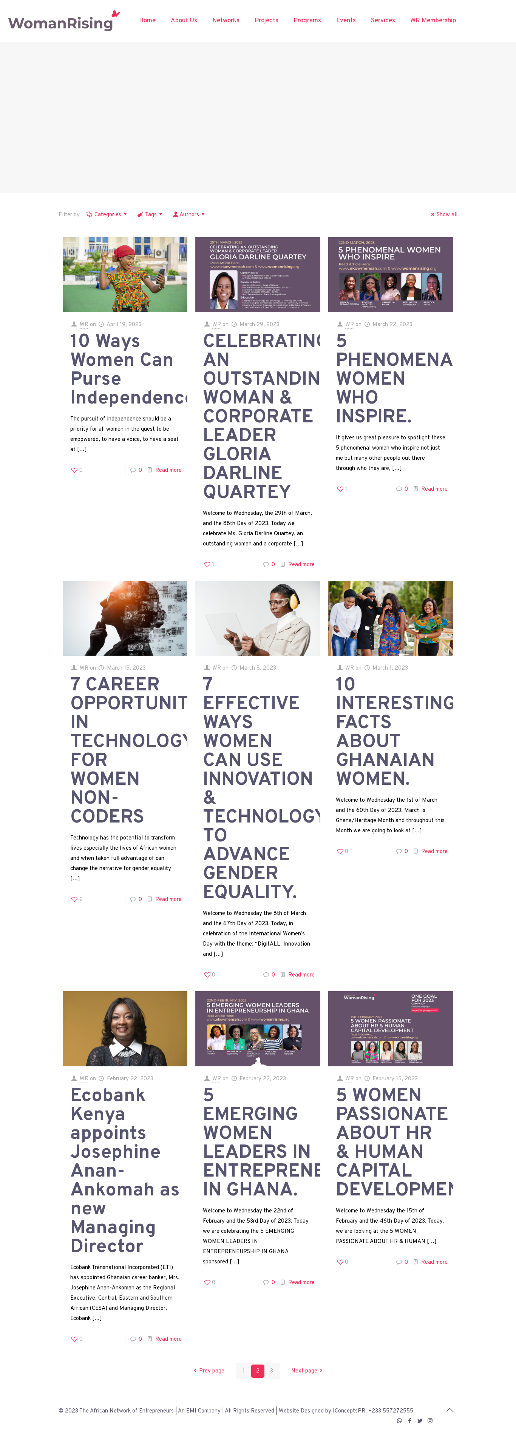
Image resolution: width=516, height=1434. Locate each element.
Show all (447, 215)
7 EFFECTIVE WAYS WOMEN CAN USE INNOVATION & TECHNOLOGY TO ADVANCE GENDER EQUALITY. (264, 789)
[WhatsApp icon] (399, 1421)
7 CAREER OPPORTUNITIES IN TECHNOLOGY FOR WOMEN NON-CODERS (143, 752)
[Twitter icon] (420, 1421)
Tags (151, 215)
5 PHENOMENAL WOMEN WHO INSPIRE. (399, 380)
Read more (168, 470)
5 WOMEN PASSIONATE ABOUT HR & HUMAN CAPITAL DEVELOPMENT (404, 1143)
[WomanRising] (64, 21)
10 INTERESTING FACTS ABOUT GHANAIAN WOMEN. (396, 733)
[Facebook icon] (410, 1421)
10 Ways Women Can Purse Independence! (135, 370)
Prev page (211, 1371)
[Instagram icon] (430, 1421)
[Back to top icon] (449, 1411)
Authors (189, 215)
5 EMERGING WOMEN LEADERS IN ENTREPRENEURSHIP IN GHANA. (298, 1143)
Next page (304, 1371)
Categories (107, 215)
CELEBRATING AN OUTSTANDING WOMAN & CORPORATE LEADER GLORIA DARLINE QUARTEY (268, 417)
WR (84, 324)
